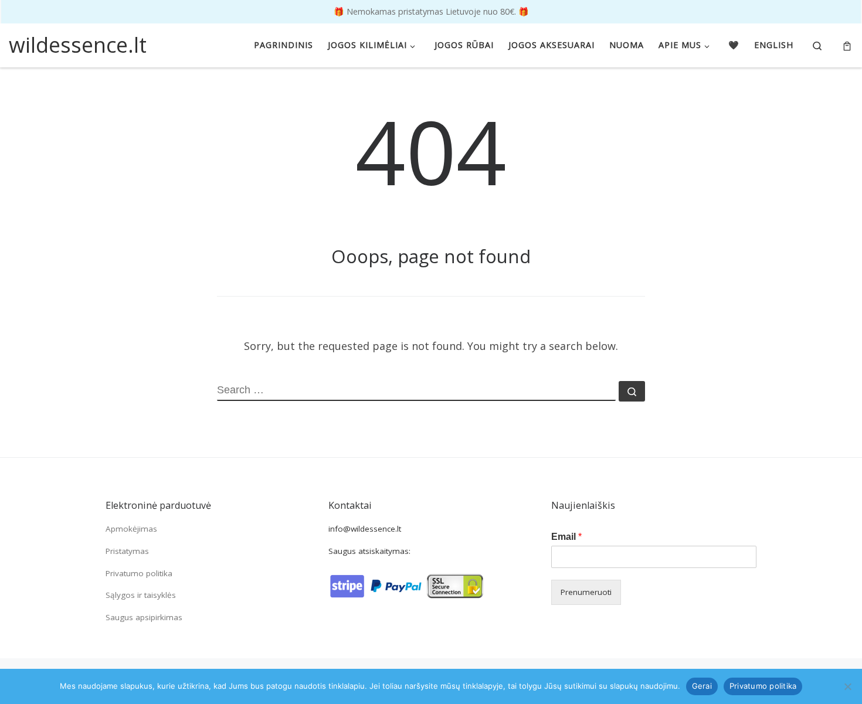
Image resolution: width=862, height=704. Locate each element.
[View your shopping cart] (847, 45)
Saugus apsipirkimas (144, 617)
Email (566, 537)
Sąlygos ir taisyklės (141, 595)
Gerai (702, 686)
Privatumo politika (139, 573)
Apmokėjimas (131, 528)
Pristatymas (127, 551)
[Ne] (847, 686)
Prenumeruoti (586, 592)
